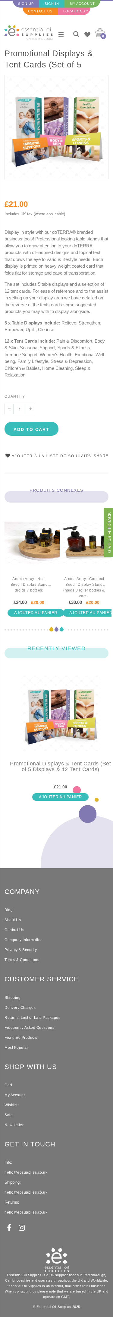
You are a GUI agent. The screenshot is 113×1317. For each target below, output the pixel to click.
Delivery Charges (20, 1008)
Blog (9, 910)
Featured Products (21, 1037)
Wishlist (11, 1105)
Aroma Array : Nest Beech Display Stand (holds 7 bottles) (29, 584)
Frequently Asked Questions (29, 1027)
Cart (8, 1085)
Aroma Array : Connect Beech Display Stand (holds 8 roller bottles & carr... (84, 587)
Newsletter (14, 1125)
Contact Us (40, 11)
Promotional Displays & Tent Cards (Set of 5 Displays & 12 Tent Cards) (54, 59)
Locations (74, 11)
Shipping (12, 998)
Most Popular (16, 1047)
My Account (82, 3)
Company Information (24, 940)
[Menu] (61, 34)
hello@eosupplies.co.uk (26, 1172)
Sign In (52, 3)
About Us (13, 920)
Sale (9, 1115)
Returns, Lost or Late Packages (32, 1017)
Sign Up (26, 3)
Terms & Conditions (22, 960)
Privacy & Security (21, 950)
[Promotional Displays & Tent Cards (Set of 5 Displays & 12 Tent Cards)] (60, 718)
